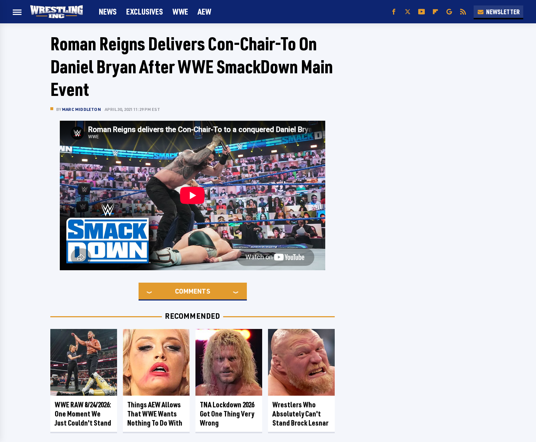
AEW (204, 11)
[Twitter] (407, 12)
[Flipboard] (435, 12)
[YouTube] (421, 12)
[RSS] (463, 12)
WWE (180, 11)
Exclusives (144, 11)
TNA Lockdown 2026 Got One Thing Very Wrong (227, 413)
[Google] (449, 12)
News (108, 11)
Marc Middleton (81, 109)
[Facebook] (394, 12)
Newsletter (503, 12)
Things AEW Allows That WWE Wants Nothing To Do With (154, 413)
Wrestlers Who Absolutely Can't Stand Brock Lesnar (300, 413)
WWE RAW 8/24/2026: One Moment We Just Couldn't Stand (83, 413)
